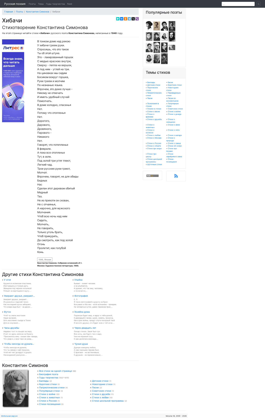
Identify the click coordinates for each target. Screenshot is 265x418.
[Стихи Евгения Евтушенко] (149, 36)
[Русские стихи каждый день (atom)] (176, 176)
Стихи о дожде (174, 114)
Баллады (44, 380)
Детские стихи (100, 380)
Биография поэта (48, 374)
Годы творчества (55, 3)
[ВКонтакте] (121, 18)
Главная (8, 11)
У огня (7, 279)
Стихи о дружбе (101, 394)
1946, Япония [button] (45, 259)
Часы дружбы (11, 327)
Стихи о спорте (154, 146)
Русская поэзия (14, 4)
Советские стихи (101, 390)
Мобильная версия (9, 416)
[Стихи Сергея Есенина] (156, 36)
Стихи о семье (174, 143)
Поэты (32, 3)
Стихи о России (48, 400)
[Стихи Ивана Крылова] (164, 36)
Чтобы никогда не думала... (19, 343)
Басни (170, 82)
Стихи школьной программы (108, 400)
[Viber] (137, 18)
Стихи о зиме (174, 125)
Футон (7, 311)
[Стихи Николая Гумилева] (172, 25)
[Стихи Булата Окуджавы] (172, 47)
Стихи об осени (175, 146)
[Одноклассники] (125, 18)
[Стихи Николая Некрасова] (164, 47)
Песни (95, 387)
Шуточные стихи (154, 164)
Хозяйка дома (82, 311)
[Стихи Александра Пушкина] (149, 58)
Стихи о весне (153, 111)
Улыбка (78, 279)
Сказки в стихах (154, 109)
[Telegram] (129, 18)
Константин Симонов (37, 11)
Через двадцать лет (85, 327)
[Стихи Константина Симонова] (156, 58)
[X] (133, 18)
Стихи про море (154, 148)
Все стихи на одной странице (55, 371)
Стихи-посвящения (49, 404)
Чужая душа (81, 343)
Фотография (81, 295)
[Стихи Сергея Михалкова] (156, 47)
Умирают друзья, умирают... (19, 295)
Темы (41, 3)
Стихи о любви (100, 397)
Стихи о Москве (154, 138)
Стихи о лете (173, 130)
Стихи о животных (49, 397)
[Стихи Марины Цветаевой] (164, 58)
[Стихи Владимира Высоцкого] (164, 25)
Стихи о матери (175, 135)
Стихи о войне (47, 394)
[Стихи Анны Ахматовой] (149, 25)
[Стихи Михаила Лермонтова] (172, 36)
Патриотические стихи (52, 387)
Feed (69, 3)
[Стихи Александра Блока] (156, 25)
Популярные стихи (49, 390)
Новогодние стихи (102, 384)
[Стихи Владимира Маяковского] (149, 47)
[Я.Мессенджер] (117, 18)
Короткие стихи (48, 384)
